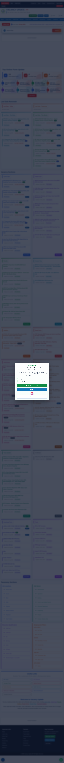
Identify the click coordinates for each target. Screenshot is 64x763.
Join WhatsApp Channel (32, 385)
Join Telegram (32, 389)
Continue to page (32, 396)
